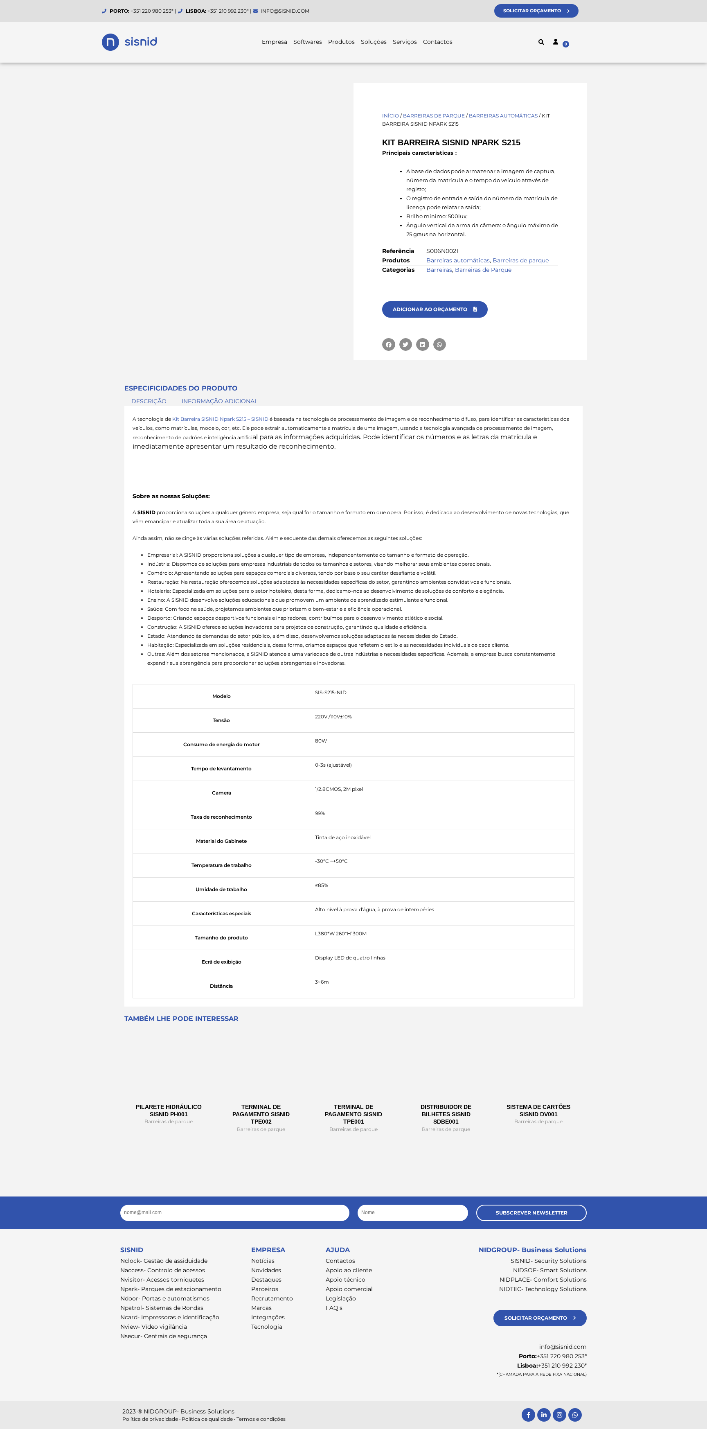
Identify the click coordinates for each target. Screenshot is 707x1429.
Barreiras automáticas (503, 116)
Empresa (274, 41)
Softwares (307, 41)
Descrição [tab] (149, 401)
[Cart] (582, 43)
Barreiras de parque (434, 116)
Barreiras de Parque (483, 269)
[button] (541, 42)
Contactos (438, 41)
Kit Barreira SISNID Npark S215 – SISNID (220, 419)
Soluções (374, 41)
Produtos (341, 41)
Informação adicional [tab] (220, 401)
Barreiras (439, 269)
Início (390, 116)
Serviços (405, 41)
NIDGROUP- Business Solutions (533, 1250)
